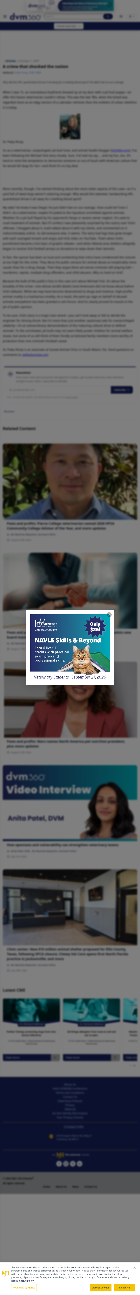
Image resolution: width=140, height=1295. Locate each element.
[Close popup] (109, 614)
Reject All (124, 1287)
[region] (70, 1278)
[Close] (134, 1268)
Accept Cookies (100, 1287)
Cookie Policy (26, 1280)
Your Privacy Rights (24, 1287)
